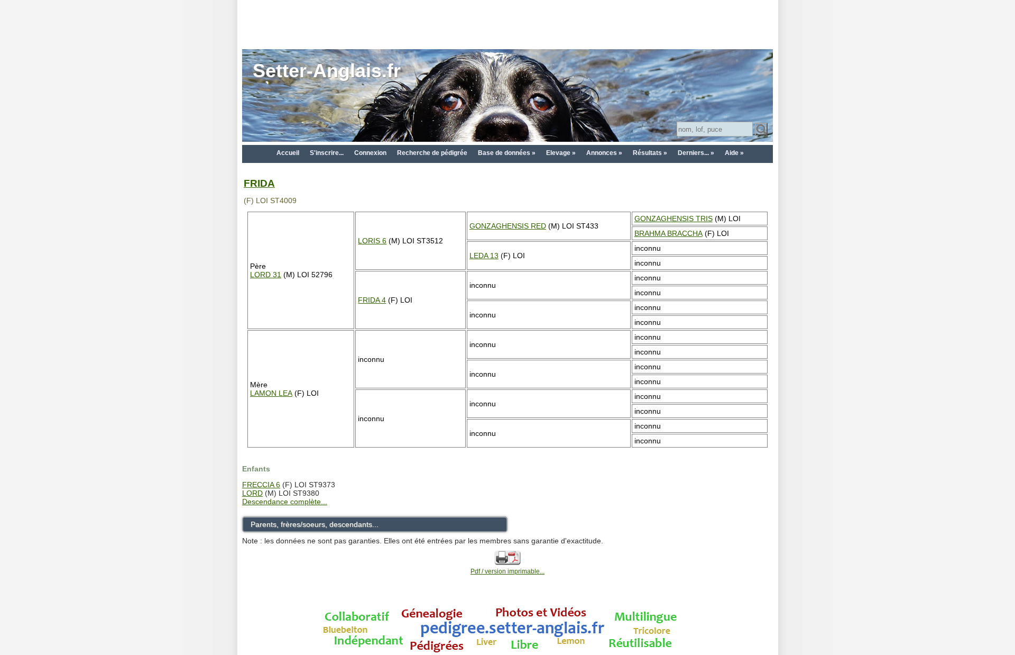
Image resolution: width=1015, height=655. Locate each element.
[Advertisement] (507, 24)
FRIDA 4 (372, 300)
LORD (252, 493)
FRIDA (259, 183)
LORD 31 (265, 274)
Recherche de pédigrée (432, 153)
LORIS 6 (372, 240)
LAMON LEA (271, 393)
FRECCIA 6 (261, 484)
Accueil (287, 153)
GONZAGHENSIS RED (507, 226)
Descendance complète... (284, 501)
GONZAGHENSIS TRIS (673, 218)
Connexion (370, 153)
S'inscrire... (327, 153)
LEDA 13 (484, 255)
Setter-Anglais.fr (327, 70)
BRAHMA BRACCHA (668, 233)
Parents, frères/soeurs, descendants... (315, 524)
